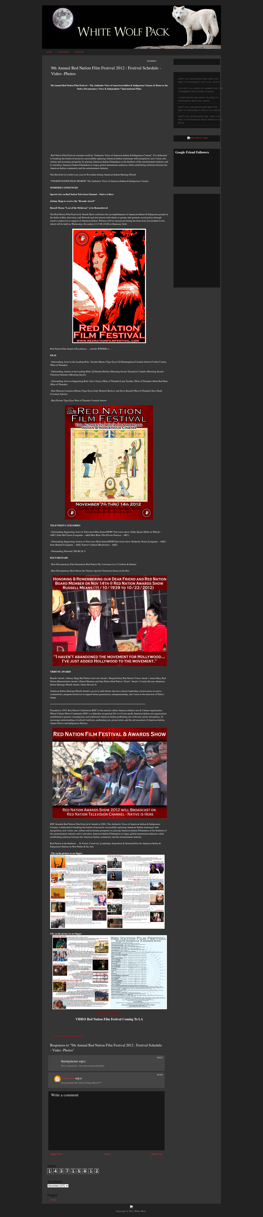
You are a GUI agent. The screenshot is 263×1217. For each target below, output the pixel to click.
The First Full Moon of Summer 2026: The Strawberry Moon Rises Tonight (200, 90)
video (81, 1036)
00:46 (160, 1075)
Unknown (67, 1078)
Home (49, 52)
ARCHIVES (79, 52)
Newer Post (56, 1154)
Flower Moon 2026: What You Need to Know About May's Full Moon (198, 99)
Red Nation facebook (109, 1015)
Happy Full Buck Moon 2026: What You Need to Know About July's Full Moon (198, 80)
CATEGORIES (63, 52)
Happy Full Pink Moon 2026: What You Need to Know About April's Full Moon (199, 108)
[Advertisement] (109, 123)
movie (57, 1036)
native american (69, 1036)
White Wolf (141, 1211)
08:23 (160, 1057)
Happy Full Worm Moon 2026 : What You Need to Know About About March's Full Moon (200, 119)
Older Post (156, 1154)
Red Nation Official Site (109, 1011)
